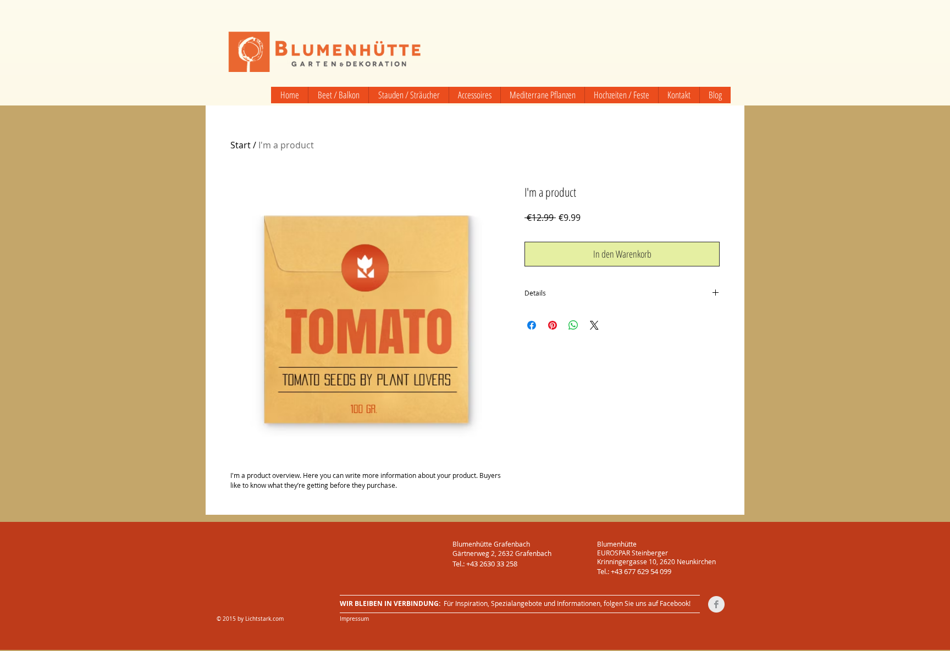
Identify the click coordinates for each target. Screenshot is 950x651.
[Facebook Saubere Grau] (716, 604)
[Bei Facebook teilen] (531, 325)
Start (240, 145)
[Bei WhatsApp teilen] (573, 325)
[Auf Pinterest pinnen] (552, 325)
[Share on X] (594, 325)
